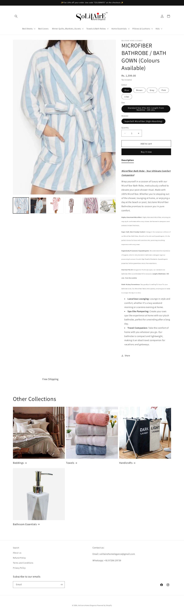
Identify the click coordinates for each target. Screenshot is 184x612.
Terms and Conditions (23, 563)
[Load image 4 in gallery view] (73, 205)
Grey (152, 90)
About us (17, 552)
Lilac (126, 96)
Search (16, 547)
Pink (164, 90)
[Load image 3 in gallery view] (56, 205)
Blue (126, 90)
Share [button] (127, 355)
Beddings (18, 462)
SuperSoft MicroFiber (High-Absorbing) (143, 121)
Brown (139, 90)
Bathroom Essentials (25, 524)
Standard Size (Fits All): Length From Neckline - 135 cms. (146, 109)
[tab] (127, 161)
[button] (16, 16)
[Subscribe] (61, 584)
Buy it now (146, 151)
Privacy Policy (19, 568)
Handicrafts (126, 462)
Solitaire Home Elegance (87, 605)
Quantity (125, 127)
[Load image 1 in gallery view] (21, 205)
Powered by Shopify (104, 605)
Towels (70, 462)
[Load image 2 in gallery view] (38, 205)
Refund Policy (19, 558)
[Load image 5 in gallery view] (90, 205)
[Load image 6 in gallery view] (108, 205)
